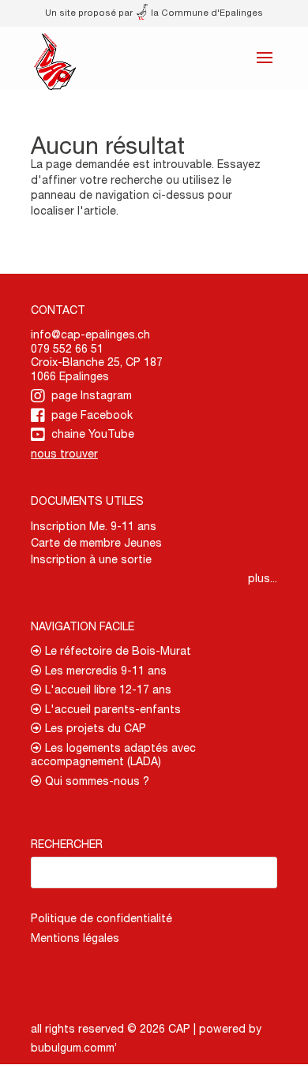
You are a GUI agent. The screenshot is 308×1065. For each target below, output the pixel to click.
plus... (262, 578)
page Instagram (91, 395)
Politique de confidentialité (101, 918)
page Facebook (92, 415)
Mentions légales (75, 938)
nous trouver (64, 453)
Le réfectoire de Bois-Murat (116, 651)
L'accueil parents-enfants (111, 709)
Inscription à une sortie (91, 559)
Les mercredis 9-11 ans (104, 670)
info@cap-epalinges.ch (90, 334)
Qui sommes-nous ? (95, 781)
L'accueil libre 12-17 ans (106, 689)
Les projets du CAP (94, 728)
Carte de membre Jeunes (96, 542)
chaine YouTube (92, 434)
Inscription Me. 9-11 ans (93, 526)
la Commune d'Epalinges (205, 12)
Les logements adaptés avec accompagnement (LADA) (113, 755)
